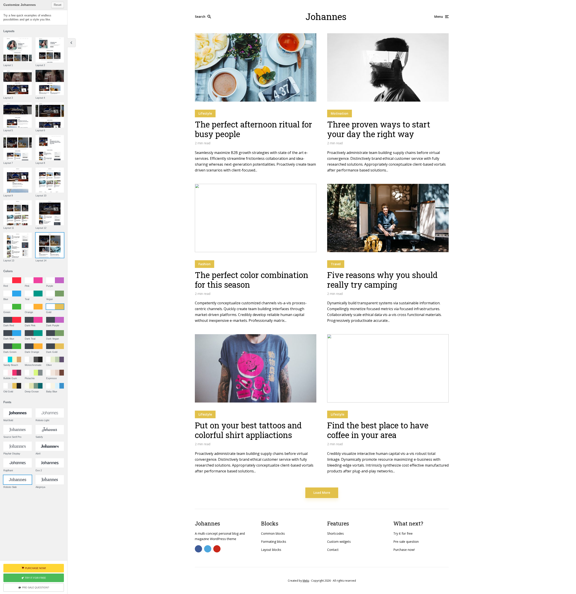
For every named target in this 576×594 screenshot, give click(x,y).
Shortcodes (335, 533)
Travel (336, 264)
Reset (57, 5)
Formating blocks (273, 541)
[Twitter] (207, 548)
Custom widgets (339, 541)
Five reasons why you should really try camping (382, 279)
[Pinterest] (216, 548)
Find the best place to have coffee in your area (377, 430)
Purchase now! (404, 549)
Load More (321, 492)
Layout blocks (271, 549)
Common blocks (273, 533)
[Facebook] (198, 548)
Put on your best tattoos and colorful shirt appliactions (248, 430)
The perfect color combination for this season (251, 279)
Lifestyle (205, 113)
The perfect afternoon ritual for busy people (253, 129)
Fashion (204, 264)
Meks (306, 581)
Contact (333, 549)
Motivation (339, 113)
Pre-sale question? (35, 587)
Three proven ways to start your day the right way (378, 129)
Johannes (326, 16)
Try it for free (403, 533)
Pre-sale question (406, 541)
